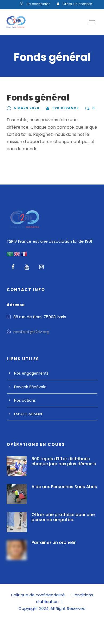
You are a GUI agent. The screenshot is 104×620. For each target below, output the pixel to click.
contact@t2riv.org (31, 331)
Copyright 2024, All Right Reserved (52, 608)
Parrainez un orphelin (54, 542)
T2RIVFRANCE (65, 108)
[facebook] (12, 266)
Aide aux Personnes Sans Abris (64, 487)
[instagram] (41, 266)
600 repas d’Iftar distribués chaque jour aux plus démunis (63, 461)
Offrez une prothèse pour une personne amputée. (63, 517)
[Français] (24, 253)
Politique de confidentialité (38, 595)
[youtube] (27, 266)
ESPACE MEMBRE (28, 414)
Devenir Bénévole (30, 386)
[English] (17, 253)
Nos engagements (31, 373)
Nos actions (25, 400)
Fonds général (38, 97)
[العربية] (10, 253)
